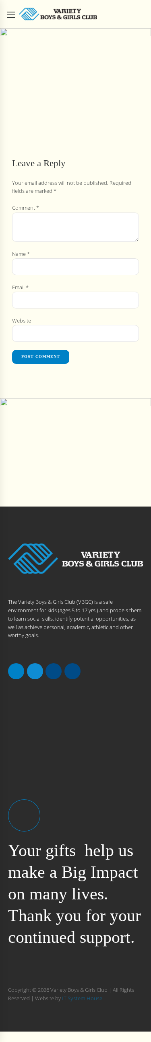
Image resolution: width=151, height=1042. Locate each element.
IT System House (82, 998)
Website (21, 320)
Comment (25, 207)
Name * (21, 253)
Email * (20, 287)
